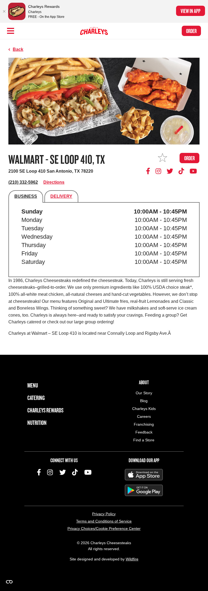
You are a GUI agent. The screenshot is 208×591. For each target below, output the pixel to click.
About (144, 382)
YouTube (193, 171)
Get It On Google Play (144, 490)
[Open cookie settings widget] (9, 581)
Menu (32, 385)
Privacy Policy (104, 514)
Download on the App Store (144, 474)
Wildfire (132, 559)
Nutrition (37, 422)
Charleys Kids (144, 409)
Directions (53, 182)
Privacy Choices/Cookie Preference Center (104, 528)
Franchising (144, 424)
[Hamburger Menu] (10, 31)
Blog (144, 401)
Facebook (149, 171)
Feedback (143, 432)
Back (18, 49)
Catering (36, 398)
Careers (144, 416)
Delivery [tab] (61, 196)
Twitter (169, 171)
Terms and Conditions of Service (104, 521)
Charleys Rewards (45, 410)
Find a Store (143, 440)
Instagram (158, 171)
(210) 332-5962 (23, 182)
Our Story (144, 393)
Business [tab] (25, 196)
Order (191, 30)
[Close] (4, 11)
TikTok (181, 171)
